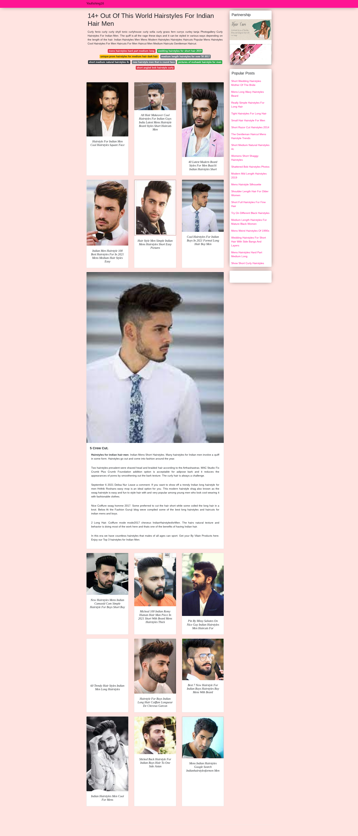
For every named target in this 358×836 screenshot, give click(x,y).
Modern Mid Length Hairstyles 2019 (249, 175)
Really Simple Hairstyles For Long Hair (247, 104)
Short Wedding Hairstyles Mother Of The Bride (246, 83)
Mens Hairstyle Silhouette (246, 184)
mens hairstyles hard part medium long (131, 50)
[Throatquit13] (250, 54)
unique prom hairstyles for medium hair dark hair (129, 56)
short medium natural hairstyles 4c (109, 62)
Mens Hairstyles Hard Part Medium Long (246, 254)
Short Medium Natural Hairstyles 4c (250, 147)
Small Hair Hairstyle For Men (248, 120)
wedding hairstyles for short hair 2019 (180, 50)
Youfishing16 (95, 3)
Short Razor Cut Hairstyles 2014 (250, 127)
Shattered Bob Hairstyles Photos (250, 166)
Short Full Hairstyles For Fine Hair (248, 204)
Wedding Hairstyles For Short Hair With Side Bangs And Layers (248, 241)
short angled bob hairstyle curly (155, 67)
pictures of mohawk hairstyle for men (199, 62)
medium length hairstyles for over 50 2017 (185, 56)
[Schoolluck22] (250, 29)
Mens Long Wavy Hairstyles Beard (247, 93)
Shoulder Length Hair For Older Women (249, 193)
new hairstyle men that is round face (154, 62)
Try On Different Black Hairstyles (250, 212)
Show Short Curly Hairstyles (247, 263)
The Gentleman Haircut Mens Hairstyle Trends (248, 136)
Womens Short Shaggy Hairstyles (244, 157)
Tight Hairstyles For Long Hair (248, 113)
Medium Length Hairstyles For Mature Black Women (249, 221)
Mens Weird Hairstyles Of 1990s (250, 230)
